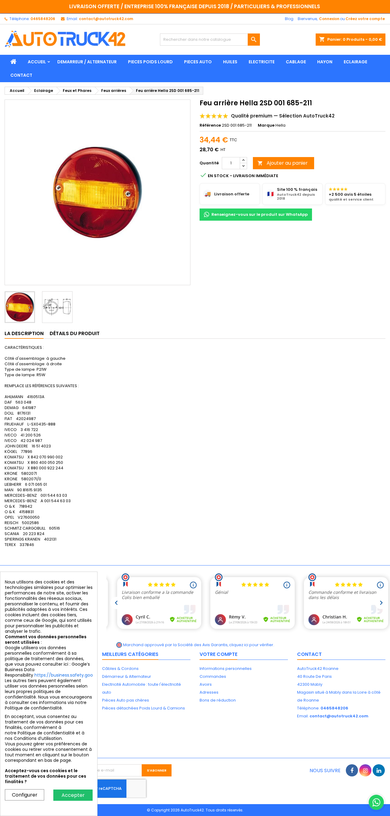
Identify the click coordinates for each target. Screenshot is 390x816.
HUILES (230, 62)
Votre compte (218, 654)
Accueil (37, 62)
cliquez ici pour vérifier (251, 644)
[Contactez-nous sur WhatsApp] (376, 802)
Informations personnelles (226, 668)
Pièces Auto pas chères (125, 700)
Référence (210, 125)
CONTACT (21, 75)
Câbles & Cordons (120, 668)
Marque (266, 125)
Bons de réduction (218, 700)
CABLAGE (296, 62)
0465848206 (42, 18)
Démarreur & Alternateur (126, 676)
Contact (309, 654)
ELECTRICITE (262, 62)
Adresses (209, 692)
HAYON (324, 62)
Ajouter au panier (282, 162)
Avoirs (206, 684)
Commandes (213, 676)
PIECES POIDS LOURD (150, 62)
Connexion (329, 18)
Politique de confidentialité (46, 733)
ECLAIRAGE (355, 62)
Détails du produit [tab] (75, 333)
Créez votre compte (365, 18)
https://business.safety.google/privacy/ (76, 675)
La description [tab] (24, 333)
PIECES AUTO (198, 62)
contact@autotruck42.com (106, 18)
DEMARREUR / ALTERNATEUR (87, 62)
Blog (289, 18)
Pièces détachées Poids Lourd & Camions (143, 708)
